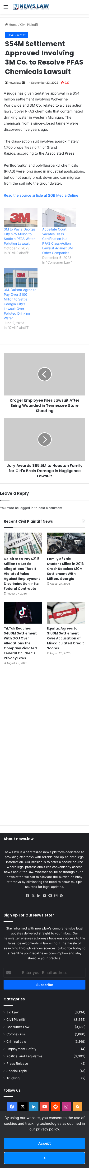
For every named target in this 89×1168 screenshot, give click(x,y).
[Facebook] (27, 896)
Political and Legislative (24, 1056)
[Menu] (6, 8)
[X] (33, 896)
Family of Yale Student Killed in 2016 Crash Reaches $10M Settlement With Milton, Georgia (65, 568)
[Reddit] (50, 896)
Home (13, 24)
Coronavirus (15, 1034)
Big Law (12, 1012)
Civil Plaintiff (29, 24)
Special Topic (16, 1071)
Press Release (17, 1063)
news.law (15, 82)
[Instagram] (56, 896)
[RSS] (62, 896)
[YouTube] (44, 896)
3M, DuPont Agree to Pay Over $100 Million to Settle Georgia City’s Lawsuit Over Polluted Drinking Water (20, 304)
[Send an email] (23, 82)
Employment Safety (21, 1049)
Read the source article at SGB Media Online (41, 195)
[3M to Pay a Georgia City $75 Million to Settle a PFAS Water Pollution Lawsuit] (20, 217)
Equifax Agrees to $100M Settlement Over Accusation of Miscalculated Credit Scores (65, 638)
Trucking (12, 1078)
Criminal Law (16, 1041)
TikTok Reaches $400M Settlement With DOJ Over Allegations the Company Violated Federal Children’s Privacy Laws (20, 643)
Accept (44, 1143)
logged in (26, 508)
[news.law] (31, 6)
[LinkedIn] (39, 896)
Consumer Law (17, 1027)
